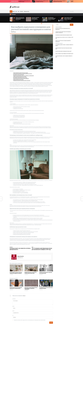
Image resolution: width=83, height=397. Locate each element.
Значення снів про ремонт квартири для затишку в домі (45, 273)
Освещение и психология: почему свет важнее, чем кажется (21, 80)
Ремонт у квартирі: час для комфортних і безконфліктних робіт (64, 53)
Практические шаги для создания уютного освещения (21, 78)
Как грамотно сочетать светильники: (18, 74)
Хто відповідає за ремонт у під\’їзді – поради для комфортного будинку (56, 1)
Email (13, 310)
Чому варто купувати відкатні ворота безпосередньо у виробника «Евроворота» (36, 18)
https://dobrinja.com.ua (20, 257)
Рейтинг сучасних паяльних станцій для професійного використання (39, 1)
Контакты (21, 11)
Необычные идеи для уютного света (18, 79)
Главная (13, 11)
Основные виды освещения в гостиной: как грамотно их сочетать (22, 73)
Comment (13, 298)
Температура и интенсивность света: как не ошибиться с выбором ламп (23, 75)
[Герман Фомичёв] (13, 257)
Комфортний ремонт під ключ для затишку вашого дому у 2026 (30, 273)
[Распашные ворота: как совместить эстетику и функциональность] (1, 199)
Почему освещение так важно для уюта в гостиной (20, 72)
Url (12, 315)
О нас (18, 11)
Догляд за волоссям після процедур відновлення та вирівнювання (20, 18)
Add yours (24, 295)
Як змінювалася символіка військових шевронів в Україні (52, 18)
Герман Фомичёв (20, 256)
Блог (16, 11)
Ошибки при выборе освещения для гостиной (19, 76)
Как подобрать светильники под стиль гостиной (20, 77)
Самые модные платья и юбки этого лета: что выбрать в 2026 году (22, 1)
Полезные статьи (26, 11)
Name (13, 306)
